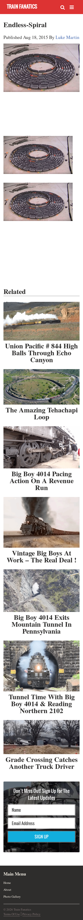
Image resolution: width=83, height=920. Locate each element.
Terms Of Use (11, 914)
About (7, 890)
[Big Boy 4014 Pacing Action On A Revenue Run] (41, 447)
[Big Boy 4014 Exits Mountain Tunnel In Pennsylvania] (41, 590)
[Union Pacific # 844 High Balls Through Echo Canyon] (41, 321)
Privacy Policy (31, 914)
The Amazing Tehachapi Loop (42, 413)
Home (7, 883)
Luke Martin (67, 37)
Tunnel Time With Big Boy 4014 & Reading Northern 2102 (42, 703)
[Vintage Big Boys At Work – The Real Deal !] (41, 522)
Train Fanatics (22, 6)
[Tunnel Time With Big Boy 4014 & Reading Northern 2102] (41, 666)
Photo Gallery (12, 896)
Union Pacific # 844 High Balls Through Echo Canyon (41, 352)
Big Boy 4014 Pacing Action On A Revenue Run (42, 480)
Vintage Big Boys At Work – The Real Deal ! (42, 556)
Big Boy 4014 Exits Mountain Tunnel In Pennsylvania (42, 624)
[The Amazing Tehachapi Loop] (41, 386)
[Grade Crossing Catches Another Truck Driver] (41, 737)
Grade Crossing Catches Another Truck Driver (42, 762)
